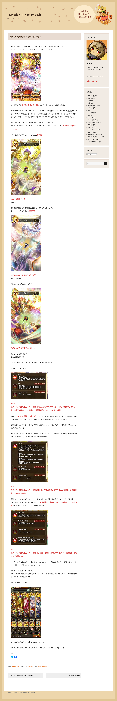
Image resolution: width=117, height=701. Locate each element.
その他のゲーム (92, 105)
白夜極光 (90, 125)
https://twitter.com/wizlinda (95, 77)
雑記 (89, 103)
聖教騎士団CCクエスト (94, 134)
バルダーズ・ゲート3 (93, 122)
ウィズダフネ (91, 117)
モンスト (90, 96)
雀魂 (89, 115)
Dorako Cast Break (24, 15)
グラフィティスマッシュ (94, 137)
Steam (90, 100)
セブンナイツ (91, 139)
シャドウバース (92, 129)
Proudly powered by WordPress (27, 692)
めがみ (39, 666)
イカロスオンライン (93, 142)
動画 (89, 110)
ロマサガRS (30, 666)
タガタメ (90, 132)
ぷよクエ (90, 113)
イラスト (90, 108)
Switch (90, 98)
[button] (26, 77)
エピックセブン (92, 127)
